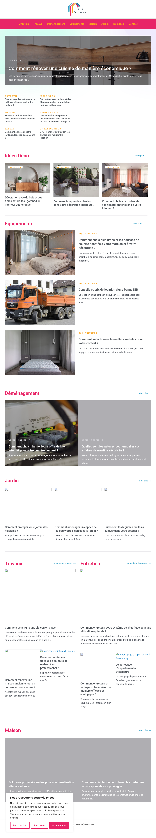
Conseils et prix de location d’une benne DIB (108, 289)
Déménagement (56, 23)
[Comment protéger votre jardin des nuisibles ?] (28, 505)
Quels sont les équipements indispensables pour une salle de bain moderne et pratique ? (55, 118)
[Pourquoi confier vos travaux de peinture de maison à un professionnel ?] (57, 651)
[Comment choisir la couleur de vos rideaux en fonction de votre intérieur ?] (125, 180)
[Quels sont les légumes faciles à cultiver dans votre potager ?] (128, 505)
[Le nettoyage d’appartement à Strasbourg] (133, 654)
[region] (39, 812)
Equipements (77, 23)
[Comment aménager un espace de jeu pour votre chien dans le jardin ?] (78, 505)
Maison (93, 23)
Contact (133, 23)
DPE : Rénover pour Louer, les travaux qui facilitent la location (55, 135)
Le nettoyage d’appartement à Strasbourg (126, 668)
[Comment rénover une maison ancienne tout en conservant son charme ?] (22, 651)
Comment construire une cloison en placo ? (31, 627)
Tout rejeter (39, 825)
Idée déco (118, 23)
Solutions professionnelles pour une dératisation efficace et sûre (20, 118)
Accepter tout (59, 825)
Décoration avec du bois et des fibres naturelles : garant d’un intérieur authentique (55, 102)
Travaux (38, 23)
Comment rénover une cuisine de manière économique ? (70, 68)
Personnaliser (20, 825)
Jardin (104, 23)
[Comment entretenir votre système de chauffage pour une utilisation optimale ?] (115, 570)
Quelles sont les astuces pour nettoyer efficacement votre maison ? (20, 102)
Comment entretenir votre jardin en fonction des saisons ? (20, 135)
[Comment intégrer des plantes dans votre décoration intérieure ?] (76, 180)
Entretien (24, 23)
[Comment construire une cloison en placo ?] (40, 570)
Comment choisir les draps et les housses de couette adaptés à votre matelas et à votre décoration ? (109, 244)
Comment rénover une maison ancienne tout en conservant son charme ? (20, 683)
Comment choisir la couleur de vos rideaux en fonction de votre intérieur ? (121, 205)
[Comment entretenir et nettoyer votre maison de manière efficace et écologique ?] (98, 654)
